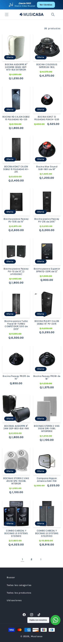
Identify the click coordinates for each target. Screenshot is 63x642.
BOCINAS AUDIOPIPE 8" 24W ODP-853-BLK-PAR (16, 427)
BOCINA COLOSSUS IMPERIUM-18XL (46, 65)
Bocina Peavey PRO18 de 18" (46, 377)
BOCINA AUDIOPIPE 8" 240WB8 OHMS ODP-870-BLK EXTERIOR (16, 67)
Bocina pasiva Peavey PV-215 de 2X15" (46, 220)
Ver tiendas (46, 4)
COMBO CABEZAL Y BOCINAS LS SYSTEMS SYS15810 (16, 533)
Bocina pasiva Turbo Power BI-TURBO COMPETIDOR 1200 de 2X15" (16, 325)
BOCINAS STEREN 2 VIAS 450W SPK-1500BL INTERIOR (16, 481)
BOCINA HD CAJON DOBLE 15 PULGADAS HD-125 (16, 118)
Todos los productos (19, 592)
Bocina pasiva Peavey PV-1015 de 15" (16, 220)
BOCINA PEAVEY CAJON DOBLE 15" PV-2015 (47, 322)
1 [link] (22, 559)
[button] (6, 14)
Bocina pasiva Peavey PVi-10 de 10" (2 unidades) (16, 271)
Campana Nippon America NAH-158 (47, 479)
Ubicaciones (14, 600)
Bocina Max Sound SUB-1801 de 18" (46, 168)
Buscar (11, 577)
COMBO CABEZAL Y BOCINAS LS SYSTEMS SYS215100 (46, 533)
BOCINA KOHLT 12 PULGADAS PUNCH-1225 (46, 118)
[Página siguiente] (40, 559)
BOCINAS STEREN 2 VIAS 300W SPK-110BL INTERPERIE (47, 429)
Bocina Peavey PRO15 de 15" (16, 377)
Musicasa (37, 636)
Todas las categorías (19, 585)
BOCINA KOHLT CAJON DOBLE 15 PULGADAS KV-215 (16, 169)
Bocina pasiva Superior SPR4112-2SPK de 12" (47, 270)
